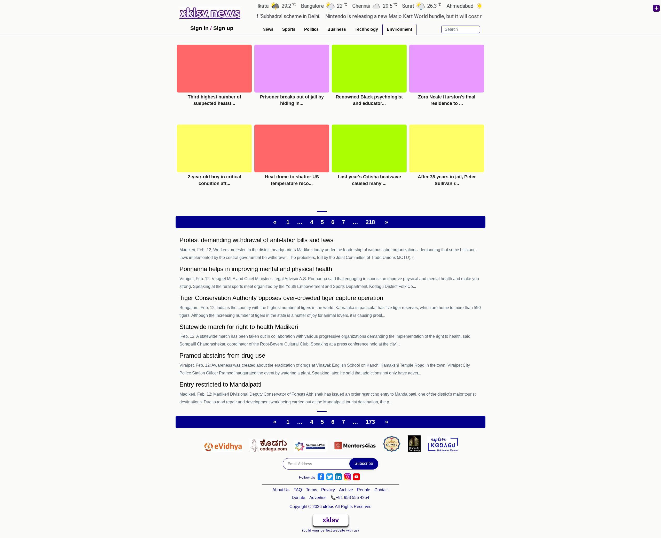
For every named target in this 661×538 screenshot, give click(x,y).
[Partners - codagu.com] (269, 443)
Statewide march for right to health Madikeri (238, 326)
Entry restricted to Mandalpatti (220, 384)
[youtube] (356, 476)
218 (370, 222)
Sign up (223, 28)
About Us (280, 490)
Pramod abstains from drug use (222, 355)
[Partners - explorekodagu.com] (442, 443)
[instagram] (347, 476)
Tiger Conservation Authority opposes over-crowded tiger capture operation (281, 297)
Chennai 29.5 (361, 5)
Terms (311, 490)
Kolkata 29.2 (260, 5)
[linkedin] (338, 476)
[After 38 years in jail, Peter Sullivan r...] (446, 148)
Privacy (328, 490)
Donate (298, 497)
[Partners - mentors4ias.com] (356, 443)
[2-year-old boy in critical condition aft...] (214, 148)
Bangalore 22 (310, 5)
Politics (311, 29)
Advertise (318, 497)
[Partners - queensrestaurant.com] (393, 443)
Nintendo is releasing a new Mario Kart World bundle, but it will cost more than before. (409, 16)
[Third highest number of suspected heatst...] (214, 68)
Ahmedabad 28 (458, 5)
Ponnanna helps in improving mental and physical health (255, 268)
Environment (399, 29)
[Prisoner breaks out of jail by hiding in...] (291, 68)
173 (370, 422)
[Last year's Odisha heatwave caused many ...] (369, 148)
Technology (366, 29)
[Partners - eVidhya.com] (224, 443)
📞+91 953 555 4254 (350, 497)
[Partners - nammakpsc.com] (312, 443)
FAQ (298, 490)
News (268, 29)
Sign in (199, 28)
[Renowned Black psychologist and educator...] (369, 68)
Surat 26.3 (408, 5)
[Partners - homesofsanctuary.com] (415, 443)
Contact (381, 490)
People (363, 490)
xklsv (330, 520)
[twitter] (329, 476)
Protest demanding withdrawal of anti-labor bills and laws (256, 239)
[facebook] (321, 476)
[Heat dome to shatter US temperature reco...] (291, 148)
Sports (288, 29)
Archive (346, 490)
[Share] (656, 8)
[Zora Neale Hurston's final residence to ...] (446, 68)
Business (336, 29)
